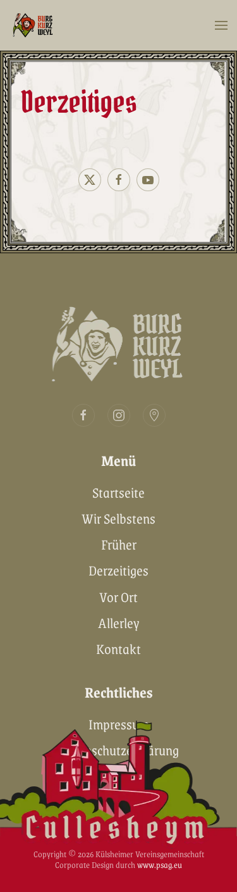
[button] (221, 25)
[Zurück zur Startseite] (35, 25)
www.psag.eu (159, 864)
